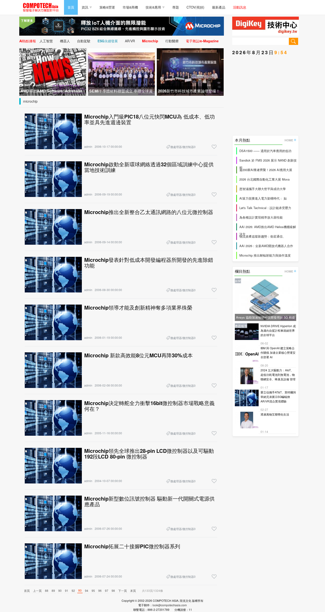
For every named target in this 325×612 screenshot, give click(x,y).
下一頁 (122, 590)
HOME (289, 140)
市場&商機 (130, 7)
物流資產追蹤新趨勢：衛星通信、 (262, 236)
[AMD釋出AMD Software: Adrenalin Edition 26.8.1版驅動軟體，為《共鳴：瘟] (52, 71)
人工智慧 (46, 40)
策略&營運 (107, 7)
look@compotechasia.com (170, 605)
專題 (175, 7)
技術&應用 (153, 7)
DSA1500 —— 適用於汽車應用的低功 (265, 150)
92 (73, 590)
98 (113, 590)
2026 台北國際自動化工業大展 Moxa (264, 179)
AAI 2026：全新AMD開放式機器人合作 (266, 246)
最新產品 (218, 7)
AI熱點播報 (27, 40)
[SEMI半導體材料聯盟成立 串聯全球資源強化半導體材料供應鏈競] (121, 71)
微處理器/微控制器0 (183, 147)
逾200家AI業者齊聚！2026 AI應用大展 (265, 169)
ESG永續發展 (108, 40)
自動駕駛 (83, 40)
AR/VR (130, 40)
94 (86, 590)
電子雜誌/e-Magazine (202, 40)
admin (88, 146)
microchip (30, 101)
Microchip (150, 40)
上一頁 (37, 590)
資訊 (85, 7)
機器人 (65, 40)
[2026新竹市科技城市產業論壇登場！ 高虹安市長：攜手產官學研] (190, 71)
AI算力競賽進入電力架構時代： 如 (263, 198)
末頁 (133, 590)
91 (66, 590)
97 (106, 590)
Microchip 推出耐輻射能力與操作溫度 (265, 255)
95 (93, 590)
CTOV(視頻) (195, 7)
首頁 (71, 7)
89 (53, 590)
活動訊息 (239, 7)
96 (100, 590)
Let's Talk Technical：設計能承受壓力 (265, 208)
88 (46, 590)
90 (60, 590)
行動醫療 (172, 40)
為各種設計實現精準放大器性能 (261, 217)
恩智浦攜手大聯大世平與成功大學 (262, 188)
